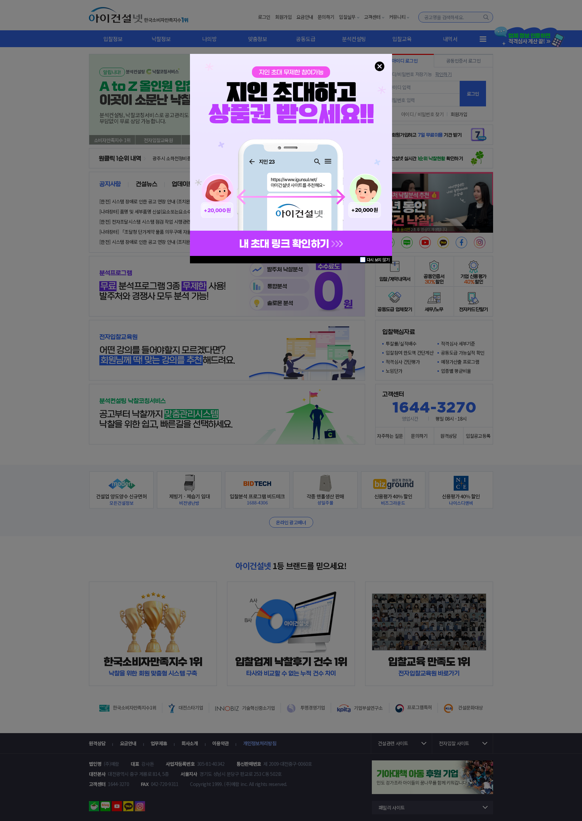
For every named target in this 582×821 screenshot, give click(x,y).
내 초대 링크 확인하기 (285, 244)
